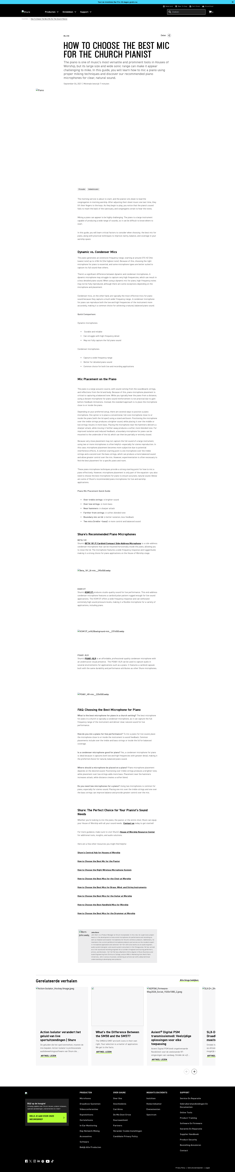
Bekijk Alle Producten (90, 1147)
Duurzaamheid (120, 1120)
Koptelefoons (86, 1114)
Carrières (118, 1109)
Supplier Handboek (189, 1134)
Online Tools (186, 1112)
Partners (117, 1125)
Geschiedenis (119, 1104)
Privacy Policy (180, 1168)
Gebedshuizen (93, 189)
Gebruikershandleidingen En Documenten (194, 1105)
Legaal (207, 1168)
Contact (184, 1150)
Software (84, 1142)
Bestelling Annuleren (190, 1145)
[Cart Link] (210, 12)
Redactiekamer (154, 1104)
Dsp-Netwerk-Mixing (90, 1131)
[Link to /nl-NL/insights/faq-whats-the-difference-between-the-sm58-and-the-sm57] (117, 1026)
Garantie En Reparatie (191, 1128)
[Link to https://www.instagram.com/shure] (34, 1161)
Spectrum (151, 1114)
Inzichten (151, 1098)
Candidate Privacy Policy (125, 1136)
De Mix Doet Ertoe (122, 1114)
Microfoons (85, 1098)
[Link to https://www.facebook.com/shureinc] (26, 1161)
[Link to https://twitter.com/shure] (30, 1161)
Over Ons (117, 1098)
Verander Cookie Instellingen (127, 1131)
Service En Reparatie (190, 1098)
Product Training (188, 1118)
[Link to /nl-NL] (31, 12)
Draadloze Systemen (90, 1104)
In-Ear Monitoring (88, 1125)
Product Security (188, 1139)
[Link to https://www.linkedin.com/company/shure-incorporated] (38, 1161)
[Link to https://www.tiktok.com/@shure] (52, 1161)
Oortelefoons (86, 1120)
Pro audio (82, 189)
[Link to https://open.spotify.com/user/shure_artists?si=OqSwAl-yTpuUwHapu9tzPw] (42, 1161)
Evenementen (153, 1109)
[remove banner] (232, 2)
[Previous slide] (186, 1071)
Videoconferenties (89, 1109)
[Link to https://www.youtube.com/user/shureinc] (48, 1161)
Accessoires (86, 1136)
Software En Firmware (191, 1123)
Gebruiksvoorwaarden (195, 1168)
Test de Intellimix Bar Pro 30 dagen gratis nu (117, 2)
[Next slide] (194, 1071)
